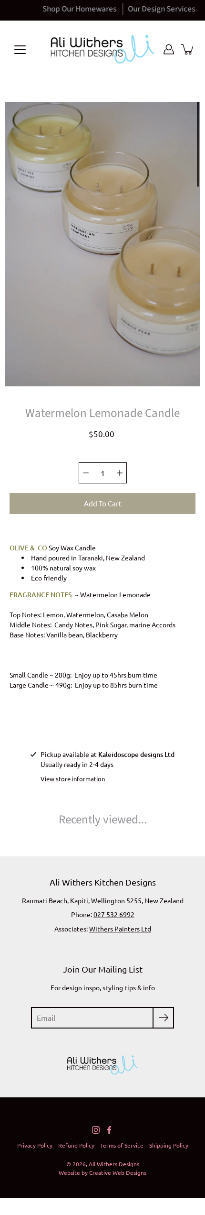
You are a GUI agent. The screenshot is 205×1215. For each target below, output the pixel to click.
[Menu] (20, 50)
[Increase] (120, 472)
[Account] (168, 49)
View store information (73, 779)
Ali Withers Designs (114, 1164)
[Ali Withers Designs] (102, 49)
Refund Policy (76, 1145)
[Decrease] (86, 472)
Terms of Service (122, 1145)
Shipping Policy (168, 1145)
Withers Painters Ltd (120, 928)
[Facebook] (109, 1130)
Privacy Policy (34, 1145)
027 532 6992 (113, 914)
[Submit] (163, 1018)
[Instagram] (96, 1130)
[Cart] (187, 49)
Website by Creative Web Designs (102, 1172)
